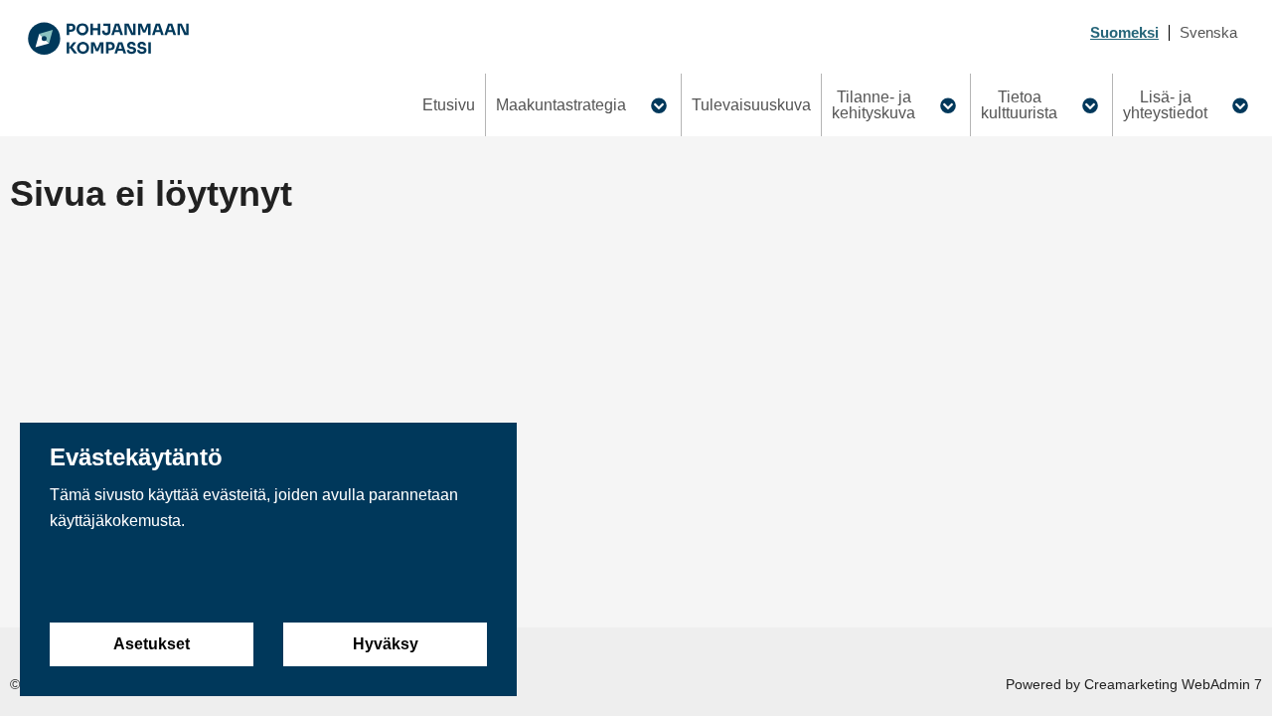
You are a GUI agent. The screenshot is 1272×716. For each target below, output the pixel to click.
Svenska (1208, 32)
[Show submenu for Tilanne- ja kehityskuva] (947, 105)
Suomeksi (1124, 32)
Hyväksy (385, 643)
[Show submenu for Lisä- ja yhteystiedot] (1239, 105)
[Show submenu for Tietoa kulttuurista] (1089, 105)
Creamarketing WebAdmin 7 (1173, 684)
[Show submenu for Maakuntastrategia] (658, 105)
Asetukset (151, 643)
